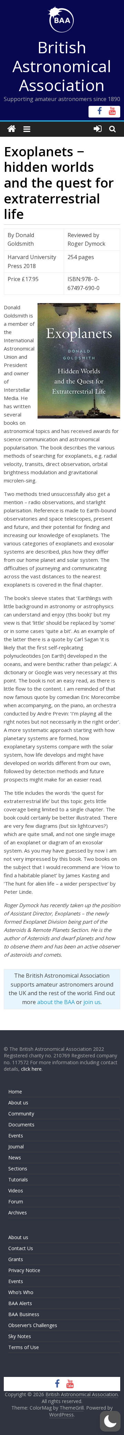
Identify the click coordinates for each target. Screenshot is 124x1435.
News (14, 1157)
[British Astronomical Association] (11, 129)
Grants (15, 1259)
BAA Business (23, 1314)
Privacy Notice (24, 1270)
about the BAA (56, 1002)
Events (15, 1135)
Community (21, 1113)
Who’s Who (20, 1292)
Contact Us (20, 1248)
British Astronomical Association (61, 66)
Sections (17, 1168)
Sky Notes (19, 1336)
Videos (15, 1190)
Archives (17, 1212)
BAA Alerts (20, 1303)
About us (18, 1102)
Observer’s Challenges (32, 1325)
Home (15, 1091)
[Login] (97, 129)
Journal (16, 1146)
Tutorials (18, 1179)
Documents (21, 1124)
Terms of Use (23, 1347)
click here (31, 1069)
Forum (15, 1201)
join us (92, 1002)
